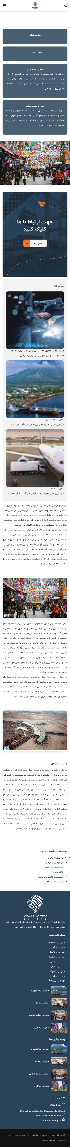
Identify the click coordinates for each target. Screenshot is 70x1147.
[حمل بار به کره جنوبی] (59, 1015)
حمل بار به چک (57, 488)
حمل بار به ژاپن (41, 1027)
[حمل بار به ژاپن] (59, 1027)
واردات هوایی (35, 35)
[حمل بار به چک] (35, 457)
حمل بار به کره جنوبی (39, 1015)
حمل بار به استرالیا (56, 942)
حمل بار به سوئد (57, 971)
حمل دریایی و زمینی (35, 106)
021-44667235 (54, 1115)
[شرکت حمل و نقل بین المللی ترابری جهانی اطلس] (35, 5)
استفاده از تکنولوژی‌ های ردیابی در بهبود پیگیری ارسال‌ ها (37, 350)
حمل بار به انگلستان (56, 956)
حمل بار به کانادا (57, 952)
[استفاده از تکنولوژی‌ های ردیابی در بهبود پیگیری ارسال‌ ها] (35, 319)
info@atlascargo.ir (52, 1120)
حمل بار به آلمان (57, 961)
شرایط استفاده (48, 1140)
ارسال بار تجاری (35, 52)
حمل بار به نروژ (58, 966)
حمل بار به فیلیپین (55, 419)
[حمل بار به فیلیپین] (35, 388)
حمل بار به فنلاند (57, 976)
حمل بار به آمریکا (57, 947)
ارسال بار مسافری (35, 69)
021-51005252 (41, 1115)
